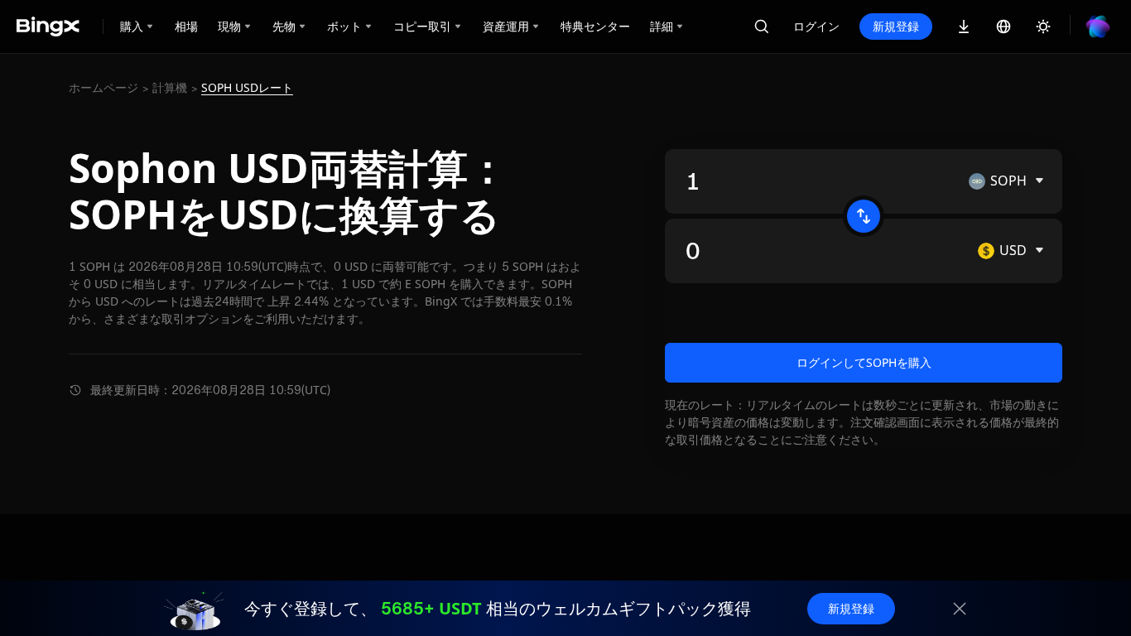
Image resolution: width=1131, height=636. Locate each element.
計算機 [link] (169, 87)
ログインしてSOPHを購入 (864, 362)
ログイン (816, 26)
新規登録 (896, 26)
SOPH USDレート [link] (247, 87)
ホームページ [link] (103, 87)
